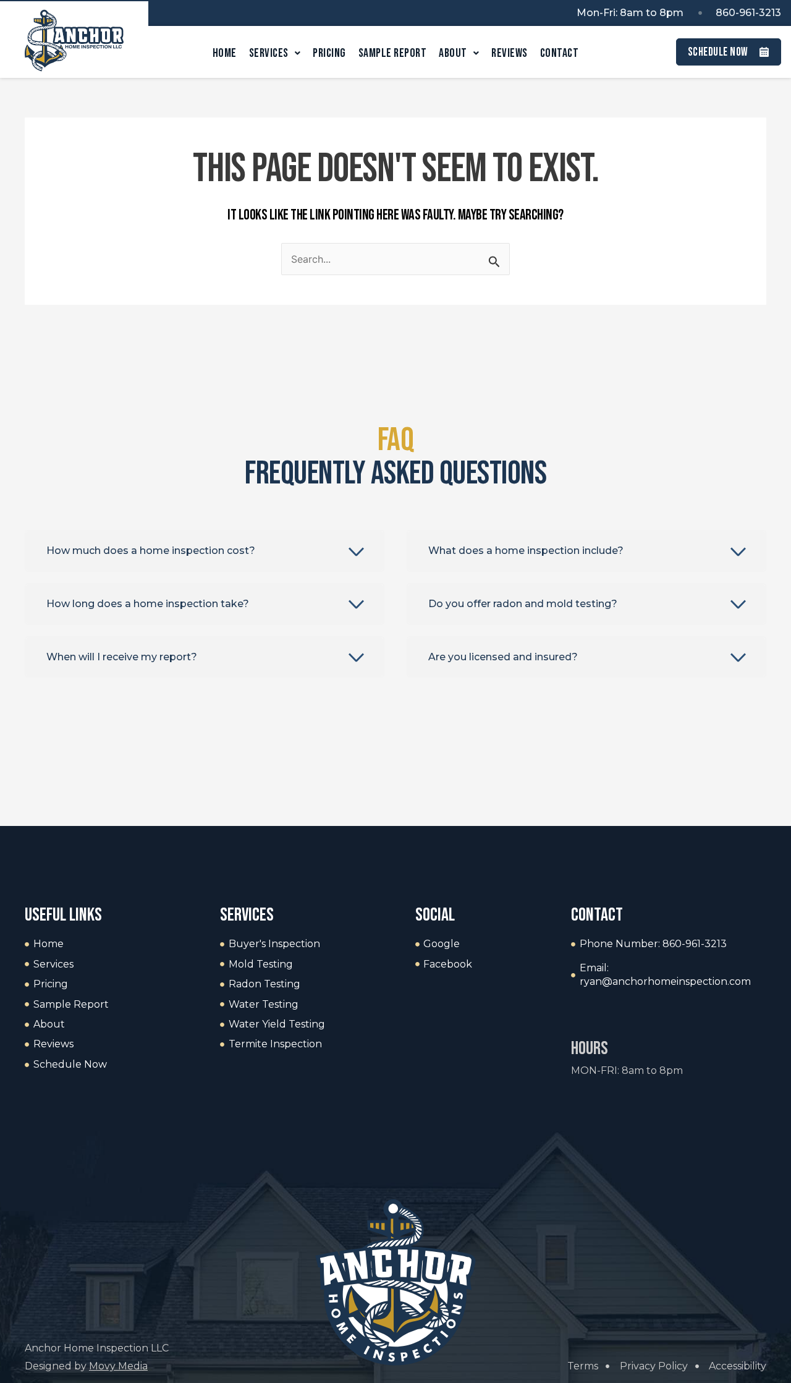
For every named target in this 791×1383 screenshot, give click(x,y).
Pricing (329, 53)
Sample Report (392, 53)
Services (269, 53)
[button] (204, 551)
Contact (559, 53)
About (453, 53)
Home (225, 53)
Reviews (509, 53)
